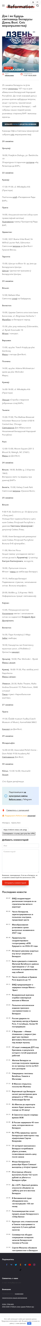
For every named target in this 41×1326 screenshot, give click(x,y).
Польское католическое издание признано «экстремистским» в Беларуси (23, 1009)
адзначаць (13, 88)
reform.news (9, 75)
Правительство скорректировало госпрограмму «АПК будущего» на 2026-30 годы (25, 942)
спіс (12, 134)
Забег (5, 638)
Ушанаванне (8, 221)
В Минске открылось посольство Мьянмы (21, 1085)
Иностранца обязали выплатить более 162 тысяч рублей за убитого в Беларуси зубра (25, 1176)
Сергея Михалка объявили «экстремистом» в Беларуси (25, 1249)
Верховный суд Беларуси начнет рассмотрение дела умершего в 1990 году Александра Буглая (24, 1095)
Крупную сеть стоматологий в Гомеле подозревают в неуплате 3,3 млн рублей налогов (25, 1226)
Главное (8, 68)
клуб (15, 197)
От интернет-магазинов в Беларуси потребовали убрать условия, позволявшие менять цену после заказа (24, 1151)
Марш (5, 354)
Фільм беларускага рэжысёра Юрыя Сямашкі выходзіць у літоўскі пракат (24, 1164)
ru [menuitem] (33, 2)
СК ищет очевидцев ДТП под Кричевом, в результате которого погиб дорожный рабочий (25, 1051)
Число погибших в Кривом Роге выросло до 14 (24, 978)
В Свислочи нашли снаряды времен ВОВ (25, 1116)
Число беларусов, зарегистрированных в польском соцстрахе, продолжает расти (22, 916)
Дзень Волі (16, 823)
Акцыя (5, 774)
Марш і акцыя (8, 662)
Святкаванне (8, 428)
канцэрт (15, 652)
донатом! (32, 816)
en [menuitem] (37, 2)
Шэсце (5, 270)
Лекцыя (5, 400)
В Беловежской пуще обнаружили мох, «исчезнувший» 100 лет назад (23, 1202)
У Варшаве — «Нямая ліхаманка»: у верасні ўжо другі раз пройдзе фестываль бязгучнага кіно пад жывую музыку (24, 1036)
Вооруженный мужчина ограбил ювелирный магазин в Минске (23, 998)
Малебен (6, 319)
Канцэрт (6, 729)
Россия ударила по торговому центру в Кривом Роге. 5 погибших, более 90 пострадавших (25, 1022)
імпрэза (16, 246)
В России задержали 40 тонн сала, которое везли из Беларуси (25, 1125)
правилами (19, 1294)
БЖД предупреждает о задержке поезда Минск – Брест (24, 987)
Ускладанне (7, 613)
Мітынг (5, 333)
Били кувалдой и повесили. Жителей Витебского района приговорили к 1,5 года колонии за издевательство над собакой (25, 966)
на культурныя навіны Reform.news (18, 796)
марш (13, 571)
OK (29, 1323)
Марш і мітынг (9, 676)
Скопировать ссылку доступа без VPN (18, 834)
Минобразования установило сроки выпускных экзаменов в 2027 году (23, 929)
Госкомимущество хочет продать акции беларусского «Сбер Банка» (25, 1214)
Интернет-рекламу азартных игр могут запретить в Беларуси (25, 953)
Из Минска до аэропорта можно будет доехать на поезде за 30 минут (23, 1107)
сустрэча (30, 162)
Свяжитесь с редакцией (17, 810)
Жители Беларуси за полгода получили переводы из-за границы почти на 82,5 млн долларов (25, 1064)
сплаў (14, 298)
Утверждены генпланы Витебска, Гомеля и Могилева (22, 1076)
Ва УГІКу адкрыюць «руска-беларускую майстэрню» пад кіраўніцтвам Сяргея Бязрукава (25, 1137)
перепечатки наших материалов (14, 1298)
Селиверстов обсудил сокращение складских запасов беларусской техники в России (23, 1239)
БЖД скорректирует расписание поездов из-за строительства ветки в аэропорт (24, 902)
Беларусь (6, 823)
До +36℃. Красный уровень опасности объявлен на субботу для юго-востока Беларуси (25, 1189)
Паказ (5, 694)
